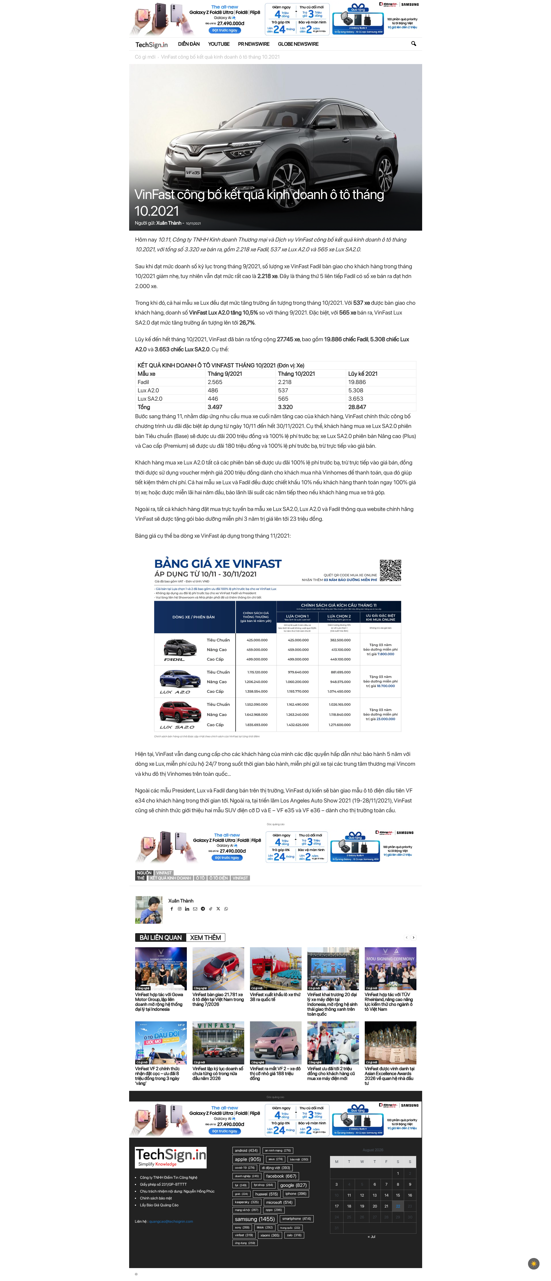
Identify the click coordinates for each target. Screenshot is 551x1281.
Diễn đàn (189, 44)
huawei (266, 1194)
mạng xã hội (246, 1210)
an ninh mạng (278, 1150)
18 (349, 1206)
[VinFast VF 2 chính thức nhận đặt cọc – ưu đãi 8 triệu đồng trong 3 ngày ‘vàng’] (161, 1042)
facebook (281, 1176)
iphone (296, 1193)
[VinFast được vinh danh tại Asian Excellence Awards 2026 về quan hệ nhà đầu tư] (390, 1042)
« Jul (371, 1236)
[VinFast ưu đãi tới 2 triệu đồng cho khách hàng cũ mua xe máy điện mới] (333, 1042)
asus (276, 1159)
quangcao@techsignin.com (171, 1221)
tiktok (265, 1227)
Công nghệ (143, 988)
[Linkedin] (188, 909)
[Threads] (233, 909)
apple (248, 1159)
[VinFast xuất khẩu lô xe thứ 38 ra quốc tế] (276, 968)
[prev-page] (407, 938)
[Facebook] (172, 909)
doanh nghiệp (247, 1176)
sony (242, 1227)
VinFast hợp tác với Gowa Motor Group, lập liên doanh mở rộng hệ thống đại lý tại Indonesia (159, 1002)
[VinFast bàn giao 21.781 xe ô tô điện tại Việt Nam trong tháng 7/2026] (218, 968)
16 (410, 1195)
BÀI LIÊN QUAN (161, 937)
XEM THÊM (205, 937)
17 (337, 1206)
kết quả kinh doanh (170, 878)
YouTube (219, 44)
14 (387, 1195)
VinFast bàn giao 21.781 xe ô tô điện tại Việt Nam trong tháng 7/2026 (218, 999)
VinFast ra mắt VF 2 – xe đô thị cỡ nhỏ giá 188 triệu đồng (275, 1073)
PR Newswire (253, 44)
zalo (294, 1235)
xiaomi (270, 1235)
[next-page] (413, 938)
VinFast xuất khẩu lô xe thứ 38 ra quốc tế (275, 997)
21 (386, 1206)
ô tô (200, 878)
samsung (255, 1219)
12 (362, 1195)
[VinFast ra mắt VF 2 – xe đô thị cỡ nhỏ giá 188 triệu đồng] (276, 1042)
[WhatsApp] (226, 909)
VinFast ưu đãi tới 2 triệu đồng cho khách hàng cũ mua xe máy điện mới (331, 1073)
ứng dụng (245, 1243)
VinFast (164, 873)
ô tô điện (218, 878)
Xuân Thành (168, 223)
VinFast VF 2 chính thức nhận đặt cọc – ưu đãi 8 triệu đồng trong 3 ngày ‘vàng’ (157, 1076)
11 (349, 1195)
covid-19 (245, 1168)
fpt (241, 1185)
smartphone (296, 1218)
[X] (219, 909)
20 (375, 1206)
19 (362, 1206)
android (246, 1150)
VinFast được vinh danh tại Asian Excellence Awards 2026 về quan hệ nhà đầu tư (389, 1076)
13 (375, 1195)
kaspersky (247, 1202)
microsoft (279, 1202)
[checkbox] (534, 1264)
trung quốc (290, 1227)
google (293, 1185)
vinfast (240, 878)
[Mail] (195, 909)
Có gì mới (145, 57)
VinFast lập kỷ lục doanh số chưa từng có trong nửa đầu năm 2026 (218, 1073)
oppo (274, 1210)
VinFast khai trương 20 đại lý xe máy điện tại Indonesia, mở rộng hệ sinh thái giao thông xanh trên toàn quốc (332, 1004)
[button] (413, 44)
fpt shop (263, 1185)
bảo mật (299, 1159)
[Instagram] (180, 909)
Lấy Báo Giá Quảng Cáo (159, 1205)
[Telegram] (203, 909)
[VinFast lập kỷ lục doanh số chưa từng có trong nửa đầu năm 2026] (218, 1042)
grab (241, 1193)
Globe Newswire (298, 44)
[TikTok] (211, 909)
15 (398, 1195)
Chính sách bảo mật (156, 1198)
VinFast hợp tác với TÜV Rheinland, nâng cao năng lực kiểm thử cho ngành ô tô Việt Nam (389, 1002)
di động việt (276, 1168)
